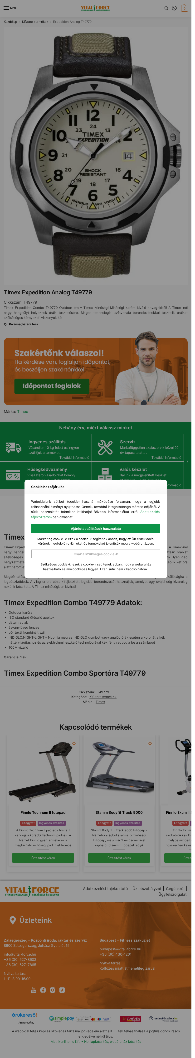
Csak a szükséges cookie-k (96, 554)
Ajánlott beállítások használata (96, 529)
